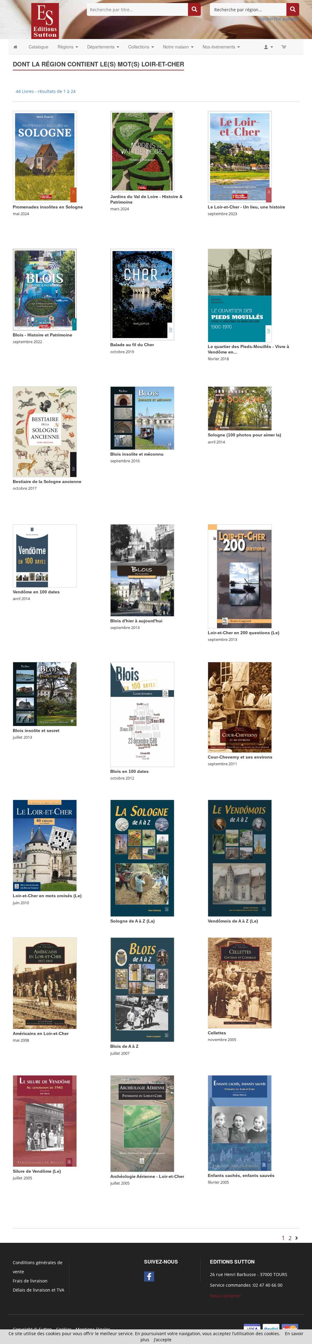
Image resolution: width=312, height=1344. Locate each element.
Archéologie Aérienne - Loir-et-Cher (147, 1176)
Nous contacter (225, 1296)
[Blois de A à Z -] (142, 989)
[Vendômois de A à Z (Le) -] (240, 857)
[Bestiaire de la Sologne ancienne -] (45, 431)
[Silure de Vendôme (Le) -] (45, 1120)
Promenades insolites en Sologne (48, 206)
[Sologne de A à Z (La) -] (142, 857)
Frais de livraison (30, 1281)
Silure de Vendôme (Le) (37, 1171)
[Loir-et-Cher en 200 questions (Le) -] (240, 576)
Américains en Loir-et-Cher (41, 1033)
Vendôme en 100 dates (36, 591)
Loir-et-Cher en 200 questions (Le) (243, 632)
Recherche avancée (279, 19)
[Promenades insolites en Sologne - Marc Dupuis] (45, 156)
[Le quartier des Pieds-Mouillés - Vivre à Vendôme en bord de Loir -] (240, 295)
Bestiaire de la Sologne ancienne (47, 481)
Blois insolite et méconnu (137, 454)
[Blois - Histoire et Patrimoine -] (45, 289)
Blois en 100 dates (129, 771)
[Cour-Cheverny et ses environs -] (240, 707)
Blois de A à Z (124, 1046)
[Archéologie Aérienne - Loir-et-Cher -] (142, 1123)
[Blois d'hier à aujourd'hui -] (142, 570)
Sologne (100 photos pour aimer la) (244, 434)
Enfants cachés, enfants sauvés (241, 1175)
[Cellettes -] (240, 982)
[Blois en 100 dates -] (142, 714)
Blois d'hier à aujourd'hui (136, 620)
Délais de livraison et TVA (38, 1290)
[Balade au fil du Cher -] (142, 294)
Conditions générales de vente (37, 1267)
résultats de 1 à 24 (57, 91)
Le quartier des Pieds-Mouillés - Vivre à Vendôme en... (248, 349)
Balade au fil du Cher (132, 344)
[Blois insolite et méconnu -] (142, 418)
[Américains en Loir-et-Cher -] (45, 983)
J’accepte (163, 1339)
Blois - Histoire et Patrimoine (42, 334)
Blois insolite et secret (36, 730)
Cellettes (217, 1032)
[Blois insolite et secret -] (45, 693)
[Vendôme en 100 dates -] (45, 555)
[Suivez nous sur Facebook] (149, 1276)
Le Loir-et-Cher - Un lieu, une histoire (246, 206)
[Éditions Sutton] (45, 20)
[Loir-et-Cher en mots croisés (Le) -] (45, 845)
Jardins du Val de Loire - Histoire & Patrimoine (146, 199)
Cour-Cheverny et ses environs (240, 757)
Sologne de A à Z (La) (132, 921)
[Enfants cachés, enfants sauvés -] (240, 1122)
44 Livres (25, 91)
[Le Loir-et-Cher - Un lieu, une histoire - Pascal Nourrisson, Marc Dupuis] (240, 156)
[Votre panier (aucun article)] (284, 46)
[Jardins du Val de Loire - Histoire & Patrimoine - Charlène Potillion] (142, 151)
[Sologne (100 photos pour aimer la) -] (240, 408)
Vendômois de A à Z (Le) (233, 921)
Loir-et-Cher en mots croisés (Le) (47, 895)
